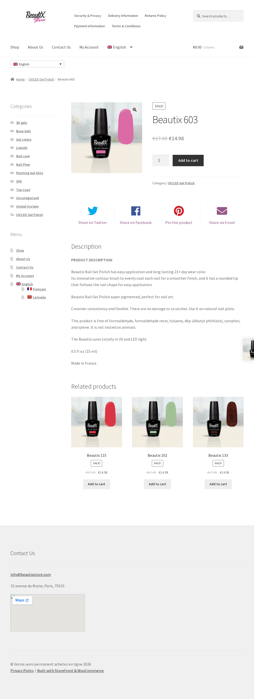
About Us (35, 47)
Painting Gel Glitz (29, 173)
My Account (89, 47)
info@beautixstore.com (30, 574)
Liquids (22, 147)
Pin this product (178, 222)
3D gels (21, 122)
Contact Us (61, 47)
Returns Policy (155, 15)
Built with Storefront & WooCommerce (70, 670)
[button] (135, 110)
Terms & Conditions (126, 26)
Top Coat (23, 190)
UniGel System (27, 206)
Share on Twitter (92, 222)
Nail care (23, 156)
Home (20, 79)
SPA (19, 181)
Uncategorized (27, 198)
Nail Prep (23, 164)
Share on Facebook (136, 222)
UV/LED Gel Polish (41, 79)
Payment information (89, 26)
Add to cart (188, 160)
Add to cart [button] (96, 484)
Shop (14, 47)
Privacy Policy (22, 670)
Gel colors (24, 139)
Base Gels (23, 131)
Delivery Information (123, 15)
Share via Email (222, 222)
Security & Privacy (87, 15)
